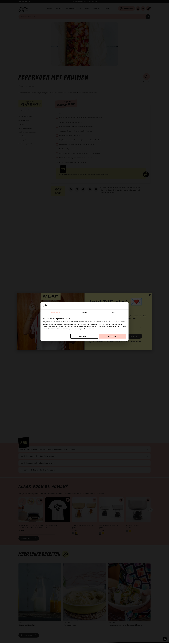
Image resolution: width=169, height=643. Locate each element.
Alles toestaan (112, 336)
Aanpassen (83, 336)
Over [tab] (114, 312)
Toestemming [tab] (55, 312)
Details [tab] (84, 312)
